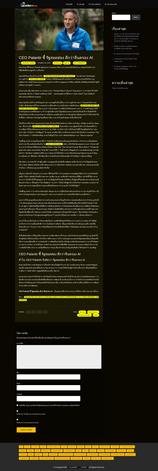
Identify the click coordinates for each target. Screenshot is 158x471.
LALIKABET (73, 467)
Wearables (53, 454)
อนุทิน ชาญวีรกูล (76, 458)
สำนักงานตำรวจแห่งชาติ (62, 458)
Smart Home (121, 450)
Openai (93, 450)
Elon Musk (114, 446)
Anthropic (35, 446)
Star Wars (23, 454)
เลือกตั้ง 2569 (96, 458)
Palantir (96, 315)
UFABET (84, 467)
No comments (79, 63)
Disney (95, 446)
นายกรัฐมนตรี (24, 458)
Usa (46, 454)
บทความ (67, 63)
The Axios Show (37, 79)
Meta (37, 450)
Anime (27, 446)
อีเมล (19, 383)
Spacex (130, 450)
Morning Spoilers (57, 450)
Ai (21, 446)
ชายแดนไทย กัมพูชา (118, 454)
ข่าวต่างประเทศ (111, 4)
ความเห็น (20, 343)
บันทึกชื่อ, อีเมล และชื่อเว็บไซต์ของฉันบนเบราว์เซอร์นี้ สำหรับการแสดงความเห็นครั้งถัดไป (49, 405)
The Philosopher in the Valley (59, 76)
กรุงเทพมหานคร (92, 454)
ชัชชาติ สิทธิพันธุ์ (104, 454)
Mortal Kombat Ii (69, 450)
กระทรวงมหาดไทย (79, 454)
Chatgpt (81, 446)
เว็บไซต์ (19, 394)
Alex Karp (82, 312)
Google (30, 450)
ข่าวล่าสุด (80, 4)
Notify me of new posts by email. (28, 422)
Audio (64, 446)
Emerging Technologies (84, 315)
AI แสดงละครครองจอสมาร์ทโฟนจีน (126, 54)
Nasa (78, 450)
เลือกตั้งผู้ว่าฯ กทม (107, 458)
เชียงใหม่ (86, 458)
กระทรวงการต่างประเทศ (65, 454)
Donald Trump (104, 446)
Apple (43, 446)
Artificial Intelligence (53, 446)
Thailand (38, 454)
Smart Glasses (110, 450)
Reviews (101, 450)
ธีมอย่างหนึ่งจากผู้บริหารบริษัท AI (45, 126)
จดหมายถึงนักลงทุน (54, 144)
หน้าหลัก (69, 4)
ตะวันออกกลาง (130, 454)
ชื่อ (18, 373)
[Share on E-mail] (45, 312)
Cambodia (72, 446)
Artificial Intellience (93, 312)
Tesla (31, 454)
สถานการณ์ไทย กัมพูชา (46, 458)
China (88, 446)
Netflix (85, 450)
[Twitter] (33, 312)
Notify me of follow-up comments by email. (31, 414)
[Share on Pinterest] (39, 312)
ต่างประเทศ (57, 63)
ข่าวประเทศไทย (94, 4)
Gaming (23, 450)
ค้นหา (114, 13)
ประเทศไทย (34, 458)
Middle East (46, 450)
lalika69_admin (28, 63)
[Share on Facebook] (28, 312)
